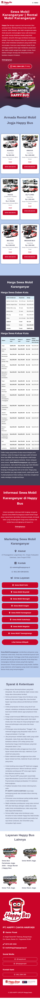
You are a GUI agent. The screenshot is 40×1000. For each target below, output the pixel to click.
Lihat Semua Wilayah (20, 642)
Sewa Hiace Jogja (29, 888)
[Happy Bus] (6, 2)
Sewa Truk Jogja (8, 888)
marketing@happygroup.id (21, 567)
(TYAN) (21, 66)
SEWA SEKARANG (10, 166)
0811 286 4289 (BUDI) (21, 572)
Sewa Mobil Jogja (29, 861)
